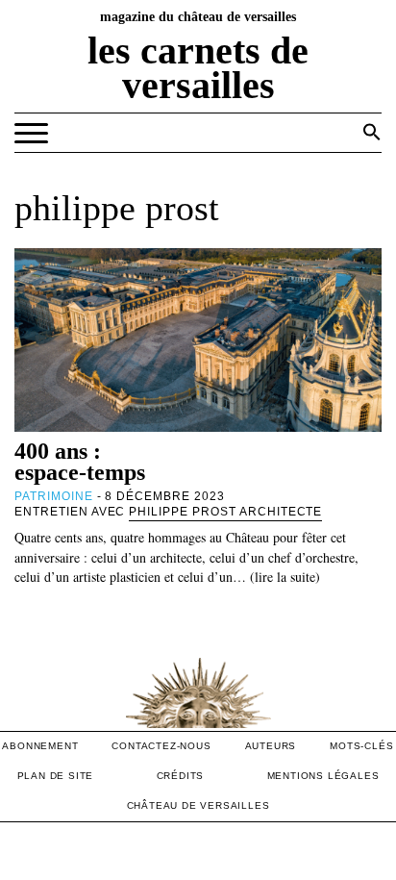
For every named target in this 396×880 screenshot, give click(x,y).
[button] (372, 131)
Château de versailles (198, 805)
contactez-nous (160, 746)
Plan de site (55, 775)
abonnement (40, 746)
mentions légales (323, 775)
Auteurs (271, 746)
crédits (181, 775)
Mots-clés (361, 746)
